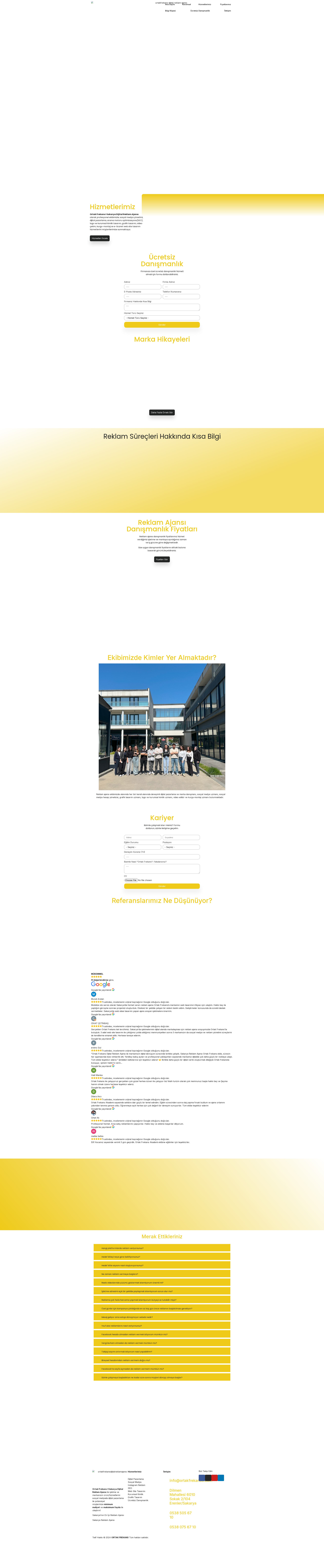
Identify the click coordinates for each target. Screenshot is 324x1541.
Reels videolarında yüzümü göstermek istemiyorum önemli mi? (132, 1282)
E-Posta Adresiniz (132, 292)
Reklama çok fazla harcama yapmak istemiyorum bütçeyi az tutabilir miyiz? (139, 1300)
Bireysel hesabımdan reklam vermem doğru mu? (126, 1360)
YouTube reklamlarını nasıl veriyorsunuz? (122, 1325)
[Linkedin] (221, 1478)
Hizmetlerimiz (204, 4)
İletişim (227, 11)
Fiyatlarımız (225, 4)
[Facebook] (202, 1478)
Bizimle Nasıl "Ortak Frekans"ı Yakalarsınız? (145, 862)
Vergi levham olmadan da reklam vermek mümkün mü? (129, 1343)
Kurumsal (186, 4)
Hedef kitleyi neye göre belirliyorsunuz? (121, 1256)
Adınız (127, 282)
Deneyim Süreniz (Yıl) (134, 852)
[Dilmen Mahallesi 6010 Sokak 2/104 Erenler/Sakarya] (166, 1490)
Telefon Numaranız (172, 292)
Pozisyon (167, 842)
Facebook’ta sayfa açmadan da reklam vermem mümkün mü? (133, 1368)
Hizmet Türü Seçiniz (134, 313)
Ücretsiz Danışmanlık (200, 11)
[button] (93, 936)
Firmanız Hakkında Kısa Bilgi (137, 301)
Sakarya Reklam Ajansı (103, 1520)
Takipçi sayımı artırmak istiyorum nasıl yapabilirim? (127, 1351)
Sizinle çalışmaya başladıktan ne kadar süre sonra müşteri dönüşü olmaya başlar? (142, 1377)
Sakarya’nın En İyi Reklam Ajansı (108, 1515)
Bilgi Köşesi (170, 11)
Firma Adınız (169, 282)
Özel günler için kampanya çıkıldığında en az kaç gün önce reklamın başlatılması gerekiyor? (147, 1308)
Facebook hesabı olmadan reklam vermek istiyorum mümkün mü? (135, 1334)
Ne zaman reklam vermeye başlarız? (120, 1274)
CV (125, 876)
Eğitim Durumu (131, 842)
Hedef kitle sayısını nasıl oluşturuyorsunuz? (122, 1265)
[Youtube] (214, 1478)
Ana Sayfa (170, 4)
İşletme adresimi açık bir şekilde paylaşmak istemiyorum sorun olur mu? (137, 1291)
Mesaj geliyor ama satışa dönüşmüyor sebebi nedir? (127, 1317)
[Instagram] (208, 1478)
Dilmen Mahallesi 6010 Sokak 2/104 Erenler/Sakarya (183, 1496)
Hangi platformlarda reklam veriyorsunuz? (123, 1248)
